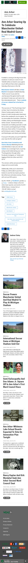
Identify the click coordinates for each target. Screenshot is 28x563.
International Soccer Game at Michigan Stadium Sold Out (12, 341)
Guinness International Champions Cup (15, 215)
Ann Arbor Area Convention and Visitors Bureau (15, 220)
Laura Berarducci (11, 224)
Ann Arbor (9, 12)
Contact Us (5, 528)
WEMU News (10, 197)
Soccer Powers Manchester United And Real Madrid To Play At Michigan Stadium (12, 299)
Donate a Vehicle (7, 521)
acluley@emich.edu (10, 191)
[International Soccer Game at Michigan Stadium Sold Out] (13, 327)
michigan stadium (11, 200)
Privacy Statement (7, 524)
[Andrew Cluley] (5, 237)
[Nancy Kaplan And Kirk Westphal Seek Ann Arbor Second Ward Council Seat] (13, 464)
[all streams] (26, 561)
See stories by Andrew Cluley (16, 259)
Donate (23, 2)
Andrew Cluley (15, 235)
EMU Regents (6, 534)
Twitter (5, 183)
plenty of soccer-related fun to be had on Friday (14, 102)
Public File (5, 531)
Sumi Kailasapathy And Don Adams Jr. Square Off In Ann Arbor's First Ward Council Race (14, 382)
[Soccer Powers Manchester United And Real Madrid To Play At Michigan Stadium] (13, 283)
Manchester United (8, 89)
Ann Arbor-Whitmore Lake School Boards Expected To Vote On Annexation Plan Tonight (12, 432)
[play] (2, 561)
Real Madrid (10, 211)
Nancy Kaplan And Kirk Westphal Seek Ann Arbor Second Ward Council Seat (13, 479)
